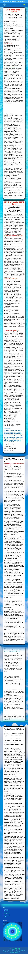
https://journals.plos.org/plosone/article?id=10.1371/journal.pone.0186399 (14, 650)
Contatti (6, 909)
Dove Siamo (7, 912)
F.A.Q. (5, 916)
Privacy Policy (7, 915)
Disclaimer (6, 913)
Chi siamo (6, 910)
